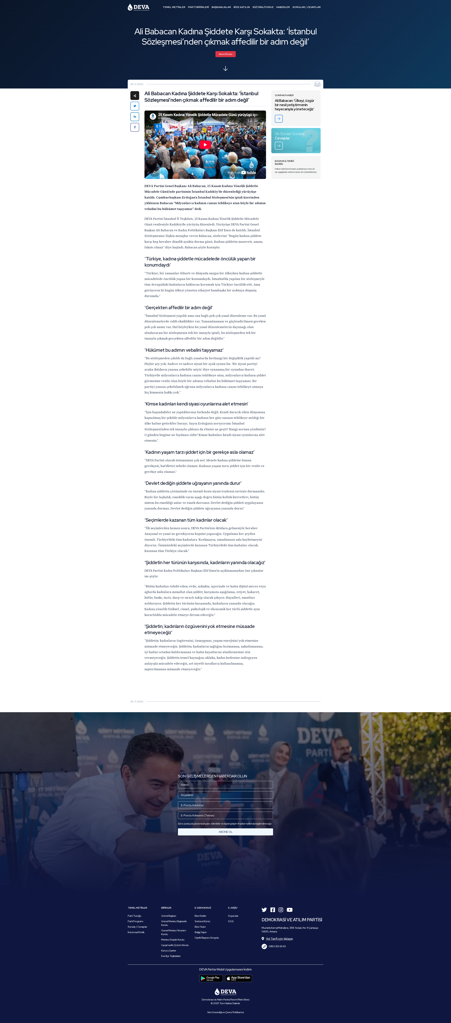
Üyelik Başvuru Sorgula (207, 937)
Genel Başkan (168, 915)
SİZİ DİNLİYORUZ (263, 7)
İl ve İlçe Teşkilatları (171, 956)
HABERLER (283, 7)
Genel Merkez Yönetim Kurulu (173, 932)
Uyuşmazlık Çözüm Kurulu (175, 945)
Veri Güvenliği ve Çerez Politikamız (225, 1012)
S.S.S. (231, 921)
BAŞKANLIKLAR (221, 7)
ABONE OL (226, 832)
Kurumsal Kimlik (136, 932)
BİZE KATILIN (242, 7)
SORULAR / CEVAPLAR (306, 7)
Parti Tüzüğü (134, 915)
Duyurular (233, 915)
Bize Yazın (200, 926)
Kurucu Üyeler (168, 950)
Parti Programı (135, 921)
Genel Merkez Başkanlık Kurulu (174, 923)
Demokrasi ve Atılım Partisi (138, 7)
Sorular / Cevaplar (137, 926)
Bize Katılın (200, 915)
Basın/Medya (225, 54)
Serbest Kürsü (202, 921)
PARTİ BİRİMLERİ (198, 7)
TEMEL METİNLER (174, 7)
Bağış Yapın (201, 932)
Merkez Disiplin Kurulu (172, 939)
